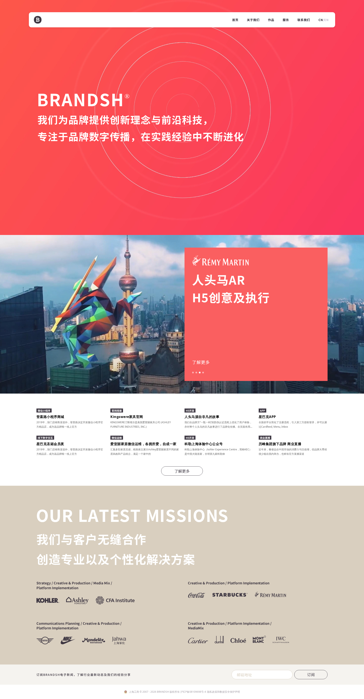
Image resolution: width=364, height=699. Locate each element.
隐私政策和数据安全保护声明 (223, 692)
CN (320, 20)
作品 (271, 20)
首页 (235, 20)
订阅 (311, 674)
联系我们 (303, 20)
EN (326, 20)
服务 (286, 20)
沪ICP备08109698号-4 (193, 692)
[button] (193, 372)
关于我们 (253, 20)
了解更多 (201, 362)
